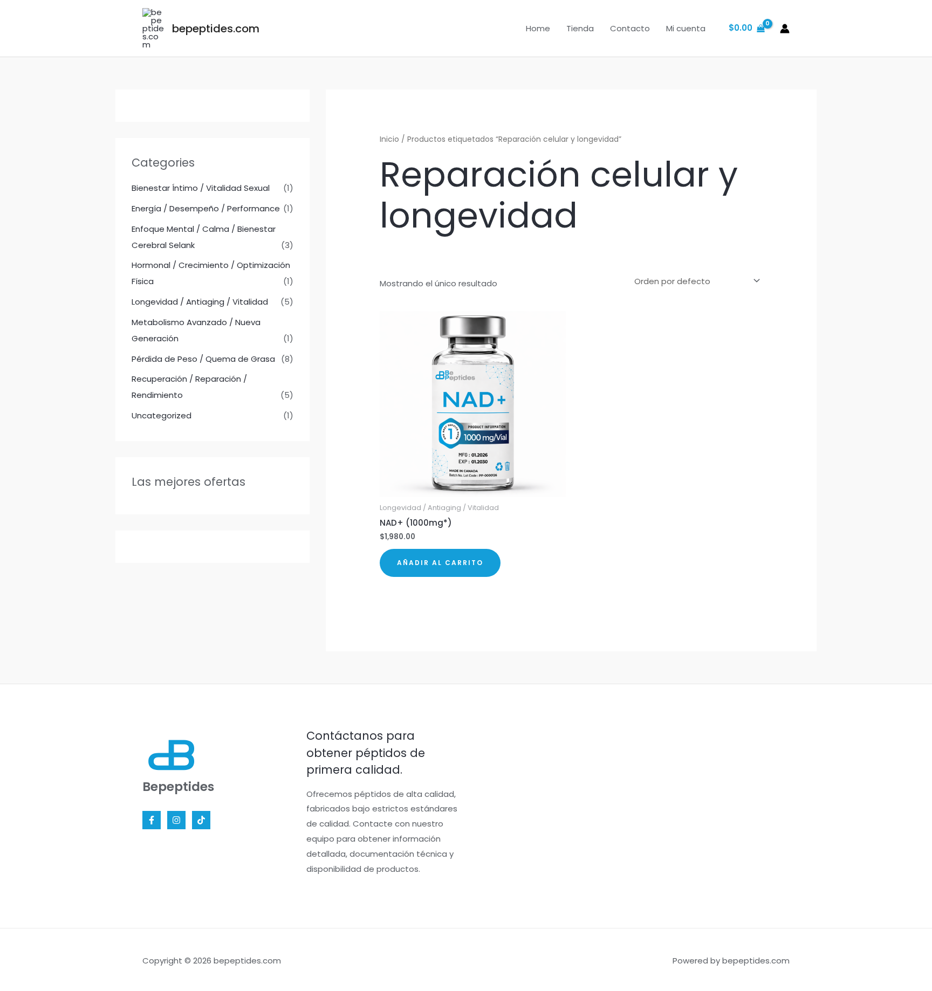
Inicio (389, 139)
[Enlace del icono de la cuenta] (785, 28)
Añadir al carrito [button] (440, 562)
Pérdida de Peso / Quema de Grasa (203, 358)
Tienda (580, 28)
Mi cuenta (685, 28)
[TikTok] (201, 820)
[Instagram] (176, 820)
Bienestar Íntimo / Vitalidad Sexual (201, 188)
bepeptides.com (215, 28)
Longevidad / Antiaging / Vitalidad (200, 301)
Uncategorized (161, 415)
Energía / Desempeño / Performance (206, 208)
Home (538, 28)
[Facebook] (151, 820)
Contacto (630, 28)
